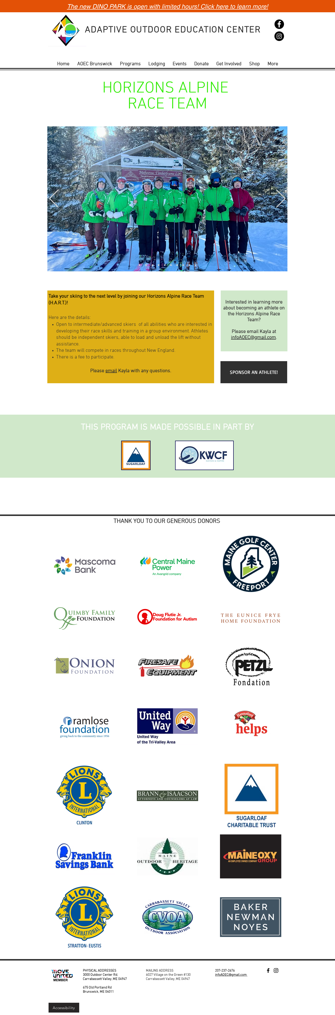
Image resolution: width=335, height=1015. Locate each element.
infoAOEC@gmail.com (253, 338)
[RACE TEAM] (139, 265)
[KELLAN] (189, 265)
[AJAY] (152, 265)
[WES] (158, 265)
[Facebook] (279, 24)
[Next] (280, 198)
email (111, 371)
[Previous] (54, 198)
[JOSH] (165, 265)
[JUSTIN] (177, 265)
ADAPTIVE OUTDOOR (130, 30)
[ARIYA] (171, 265)
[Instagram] (279, 36)
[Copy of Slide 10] (145, 265)
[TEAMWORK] (195, 265)
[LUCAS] (183, 265)
